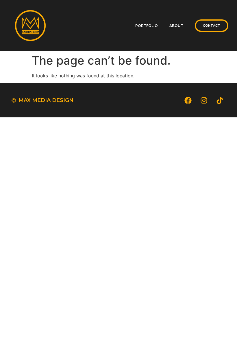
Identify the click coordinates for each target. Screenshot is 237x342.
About (176, 25)
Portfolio (146, 25)
